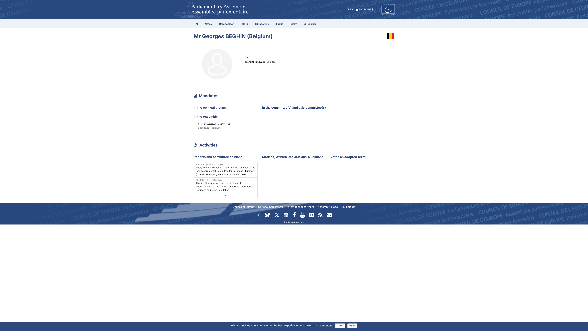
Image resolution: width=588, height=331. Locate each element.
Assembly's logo (328, 206)
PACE (302, 222)
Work (244, 23)
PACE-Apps (366, 9)
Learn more (325, 325)
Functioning (262, 23)
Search (311, 23)
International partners (300, 206)
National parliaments (271, 206)
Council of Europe (243, 206)
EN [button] (349, 9)
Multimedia (348, 206)
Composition (226, 23)
